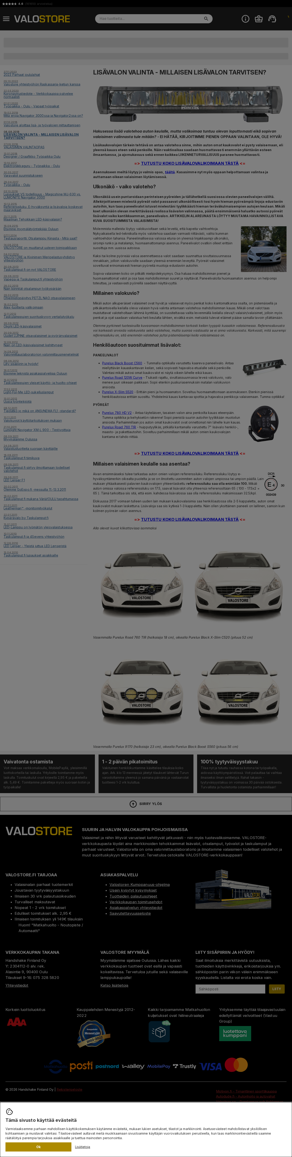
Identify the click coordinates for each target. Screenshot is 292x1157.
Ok (38, 1147)
